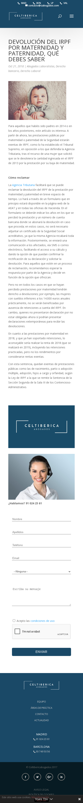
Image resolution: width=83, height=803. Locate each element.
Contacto (41, 714)
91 (28, 503)
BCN (39, 3)
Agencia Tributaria (23, 185)
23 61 (38, 503)
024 (32, 503)
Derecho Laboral (30, 71)
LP (52, 3)
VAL (66, 3)
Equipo (41, 701)
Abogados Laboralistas (40, 66)
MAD (24, 3)
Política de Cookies (41, 794)
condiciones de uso (42, 621)
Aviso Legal (41, 789)
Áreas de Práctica (41, 708)
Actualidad (41, 720)
